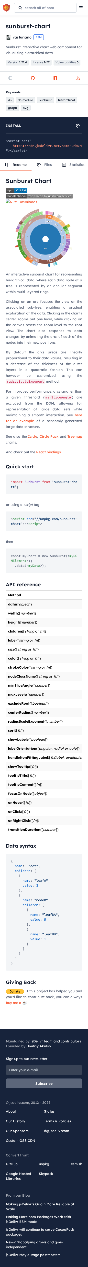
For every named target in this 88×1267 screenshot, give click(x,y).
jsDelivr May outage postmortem (33, 1255)
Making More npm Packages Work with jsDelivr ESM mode (38, 1219)
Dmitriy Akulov (38, 1046)
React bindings (48, 452)
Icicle (32, 436)
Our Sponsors (17, 1131)
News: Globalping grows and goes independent (34, 1244)
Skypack (46, 1174)
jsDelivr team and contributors (56, 1041)
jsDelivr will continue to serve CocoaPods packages (40, 1232)
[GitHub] (32, 78)
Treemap (74, 436)
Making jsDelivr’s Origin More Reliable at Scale (40, 1206)
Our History (15, 1121)
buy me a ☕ (16, 1003)
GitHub (12, 1164)
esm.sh (76, 1164)
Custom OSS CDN (20, 1140)
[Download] (77, 78)
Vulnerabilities (66, 62)
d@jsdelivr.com (56, 1131)
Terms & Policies (57, 1121)
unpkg (44, 1164)
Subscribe (44, 1083)
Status (49, 1111)
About (11, 1111)
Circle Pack (49, 436)
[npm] (55, 78)
